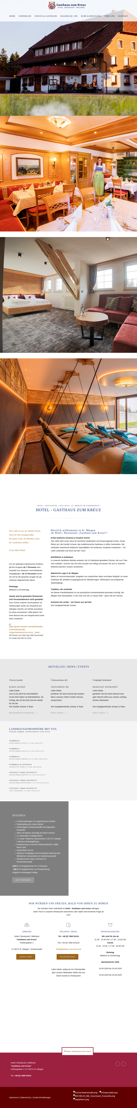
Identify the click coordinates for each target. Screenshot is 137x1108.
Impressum (14, 1097)
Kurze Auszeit (17, 687)
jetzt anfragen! (23, 880)
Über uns (110, 16)
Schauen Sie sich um (67, 1034)
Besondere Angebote (21, 713)
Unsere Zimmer (12, 355)
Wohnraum (25, 16)
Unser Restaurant (13, 234)
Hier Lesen (57, 713)
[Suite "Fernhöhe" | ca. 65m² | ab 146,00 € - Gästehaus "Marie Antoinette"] (66, 735)
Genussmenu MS (60, 687)
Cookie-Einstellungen (42, 1097)
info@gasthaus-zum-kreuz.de (68, 949)
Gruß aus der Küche (14, 485)
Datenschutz (25, 1097)
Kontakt (123, 16)
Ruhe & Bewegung (91, 16)
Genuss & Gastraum (46, 16)
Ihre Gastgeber (12, 494)
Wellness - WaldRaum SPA (17, 477)
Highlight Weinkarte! (105, 687)
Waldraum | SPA (69, 16)
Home (12, 16)
